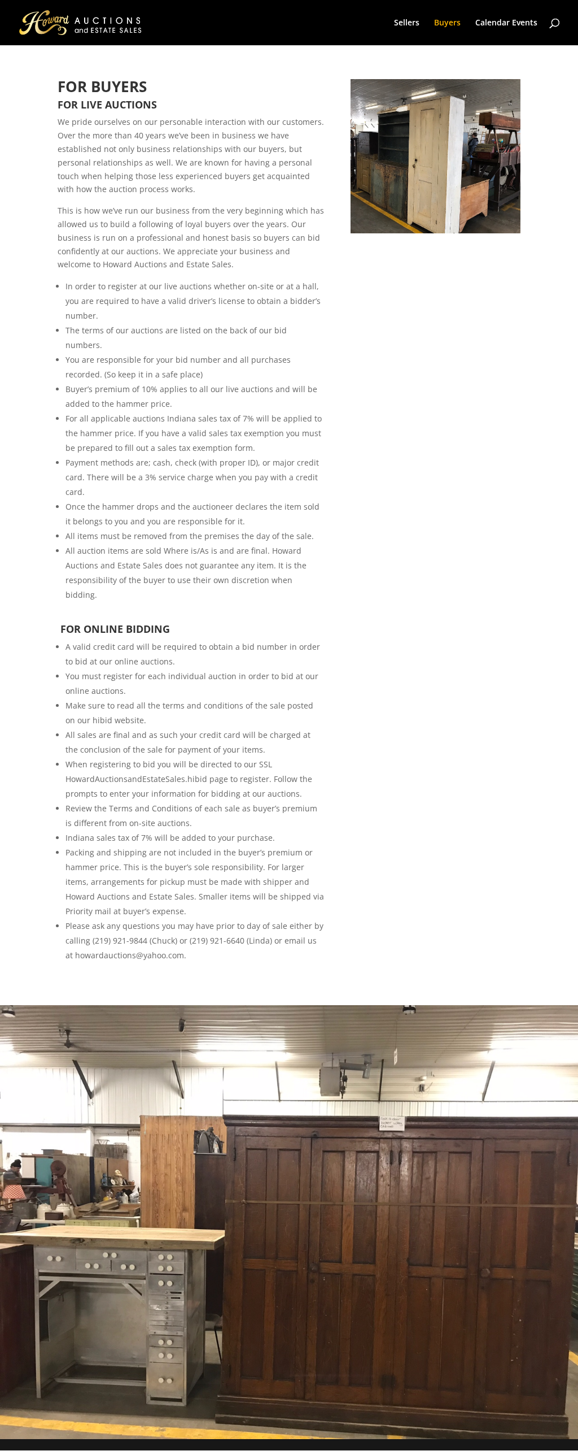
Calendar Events (506, 23)
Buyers (447, 23)
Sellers (406, 23)
